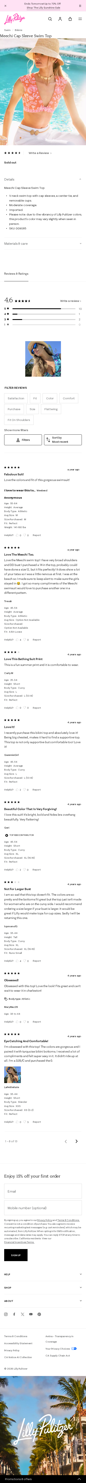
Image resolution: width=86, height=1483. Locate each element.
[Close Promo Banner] (5, 6)
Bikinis (18, 30)
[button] (80, 5)
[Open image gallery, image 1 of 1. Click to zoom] (43, 91)
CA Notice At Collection (18, 1357)
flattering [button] (51, 409)
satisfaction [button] (16, 398)
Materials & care (16, 243)
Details (9, 179)
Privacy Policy (44, 1220)
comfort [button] (69, 398)
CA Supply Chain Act (58, 1355)
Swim (7, 30)
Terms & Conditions (15, 1336)
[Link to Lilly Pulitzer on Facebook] (14, 1314)
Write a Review (39, 153)
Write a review (69, 301)
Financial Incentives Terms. (19, 1242)
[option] (43, 91)
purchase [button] (14, 409)
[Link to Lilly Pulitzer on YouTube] (31, 1314)
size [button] (32, 409)
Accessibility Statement (18, 1343)
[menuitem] (50, 18)
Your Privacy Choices (58, 1348)
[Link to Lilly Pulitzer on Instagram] (6, 1314)
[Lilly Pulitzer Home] (14, 18)
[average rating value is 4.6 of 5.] (14, 153)
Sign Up (15, 1255)
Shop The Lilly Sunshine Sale (43, 7)
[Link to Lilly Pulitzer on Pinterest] (39, 1314)
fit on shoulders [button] (19, 420)
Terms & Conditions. (68, 1220)
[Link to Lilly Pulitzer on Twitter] (22, 1314)
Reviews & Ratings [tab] (16, 273)
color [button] (50, 398)
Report (37, 535)
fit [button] (35, 398)
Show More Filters (16, 430)
